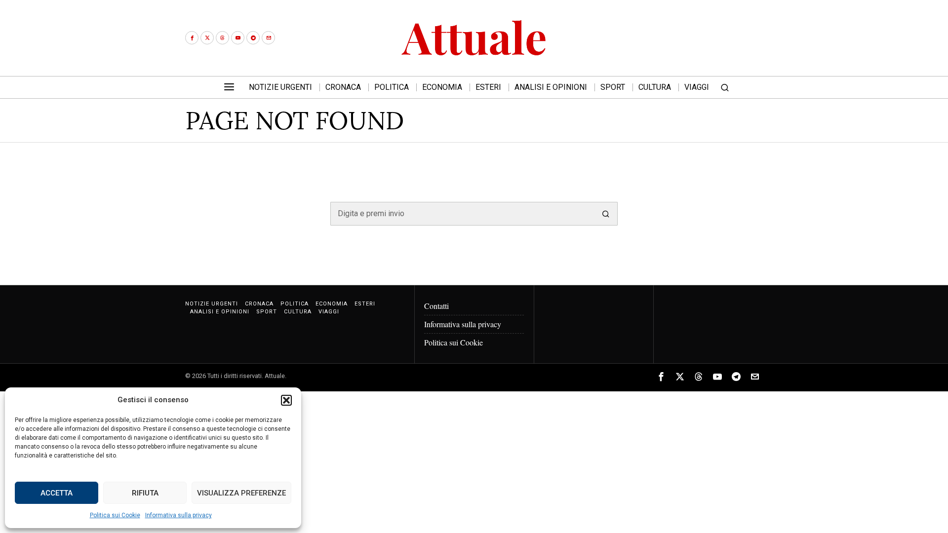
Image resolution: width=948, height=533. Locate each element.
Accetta (56, 493)
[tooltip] (191, 37)
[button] (286, 400)
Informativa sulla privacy (178, 515)
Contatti (436, 306)
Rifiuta (145, 493)
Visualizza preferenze (241, 493)
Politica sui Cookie (115, 515)
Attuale (275, 376)
